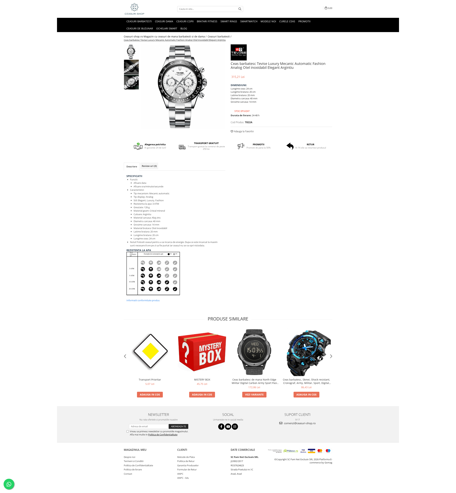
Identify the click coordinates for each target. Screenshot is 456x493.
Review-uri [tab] (149, 166)
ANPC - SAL (183, 477)
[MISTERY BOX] (202, 351)
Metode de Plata (186, 457)
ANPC (180, 473)
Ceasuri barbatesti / (220, 36)
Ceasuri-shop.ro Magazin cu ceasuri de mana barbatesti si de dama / (165, 36)
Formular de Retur (187, 469)
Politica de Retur (186, 461)
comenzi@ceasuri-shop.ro (299, 423)
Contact (128, 473)
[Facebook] (221, 426)
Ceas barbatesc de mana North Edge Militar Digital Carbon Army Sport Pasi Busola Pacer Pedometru (254, 381)
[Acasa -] (141, 9)
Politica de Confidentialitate (162, 434)
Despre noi (129, 457)
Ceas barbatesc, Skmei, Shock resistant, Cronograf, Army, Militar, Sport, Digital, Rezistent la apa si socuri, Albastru (306, 381)
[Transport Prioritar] (150, 352)
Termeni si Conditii (133, 461)
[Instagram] (235, 426)
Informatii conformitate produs (143, 300)
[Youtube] (228, 426)
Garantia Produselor (188, 465)
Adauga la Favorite (243, 131)
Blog (183, 28)
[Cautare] (240, 9)
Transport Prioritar (150, 379)
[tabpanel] (183, 86)
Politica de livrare (133, 469)
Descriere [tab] (131, 166)
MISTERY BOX (202, 379)
